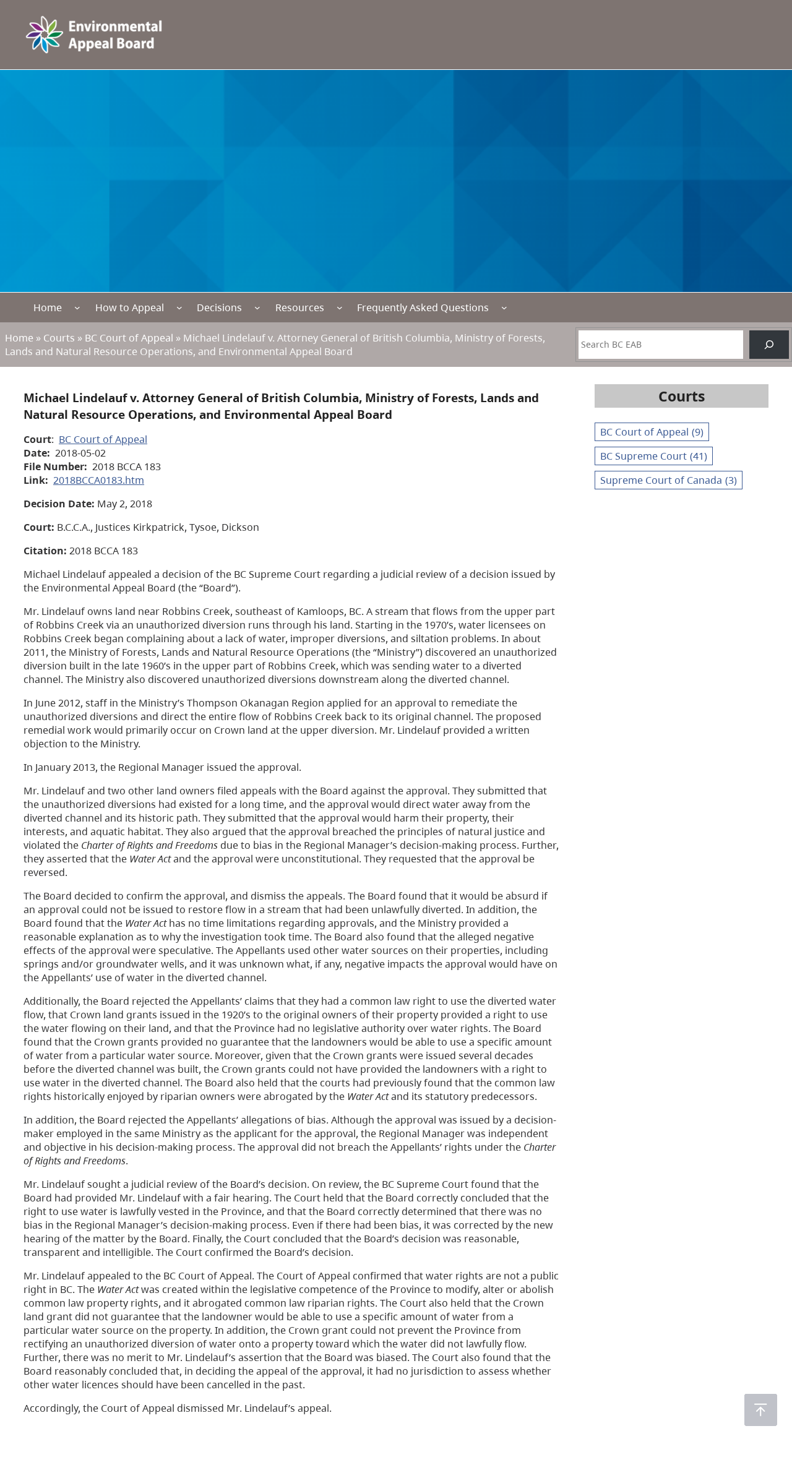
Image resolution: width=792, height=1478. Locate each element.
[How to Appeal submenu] (179, 307)
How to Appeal (129, 307)
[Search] (769, 344)
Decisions (219, 307)
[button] (760, 1410)
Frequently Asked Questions (423, 307)
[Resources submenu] (340, 307)
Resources (299, 307)
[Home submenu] (77, 307)
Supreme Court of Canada (668, 480)
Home (47, 307)
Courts (59, 338)
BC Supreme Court (653, 456)
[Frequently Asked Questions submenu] (504, 307)
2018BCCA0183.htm (98, 480)
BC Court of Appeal (129, 338)
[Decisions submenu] (257, 307)
